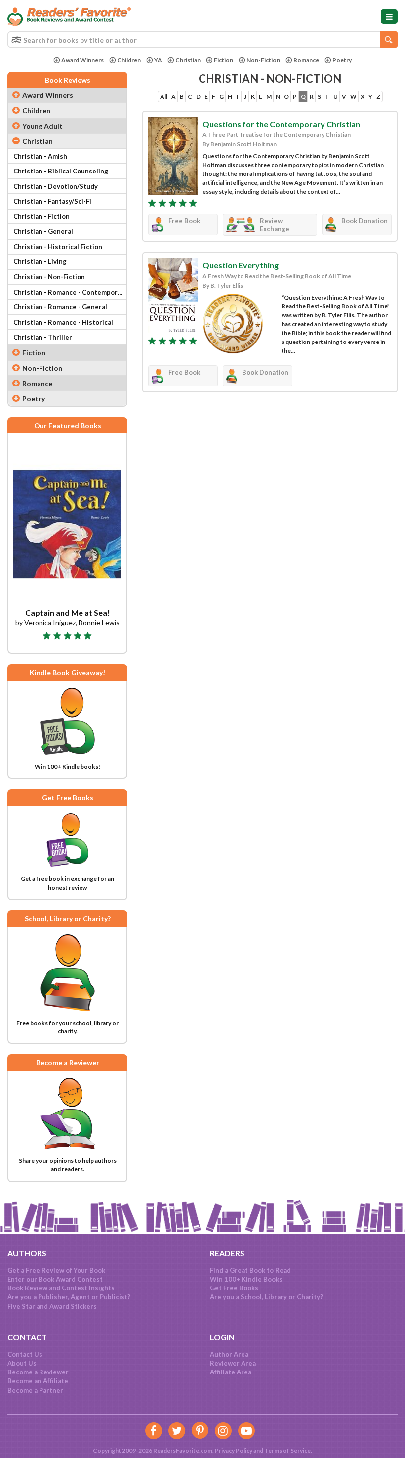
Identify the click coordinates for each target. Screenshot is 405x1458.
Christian (188, 60)
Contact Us (24, 1354)
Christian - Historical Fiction (57, 247)
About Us (22, 1363)
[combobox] (202, 39)
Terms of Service (287, 1450)
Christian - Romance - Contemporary (69, 292)
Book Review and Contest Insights (61, 1288)
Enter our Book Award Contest (55, 1279)
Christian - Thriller (42, 337)
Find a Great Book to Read (250, 1270)
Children (129, 60)
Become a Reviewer (38, 1372)
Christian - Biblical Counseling (60, 171)
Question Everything (240, 265)
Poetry (342, 60)
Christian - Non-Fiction (49, 277)
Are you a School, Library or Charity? (266, 1297)
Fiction (223, 60)
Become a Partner (35, 1390)
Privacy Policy (233, 1450)
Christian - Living (40, 261)
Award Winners (82, 60)
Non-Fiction (263, 60)
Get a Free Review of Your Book (56, 1270)
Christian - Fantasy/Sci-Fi (52, 201)
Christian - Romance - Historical (63, 322)
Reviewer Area (233, 1363)
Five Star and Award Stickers (52, 1306)
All (163, 96)
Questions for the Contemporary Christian (281, 124)
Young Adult (42, 126)
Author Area (229, 1354)
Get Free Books (234, 1288)
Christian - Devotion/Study (55, 186)
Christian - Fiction (41, 216)
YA (158, 60)
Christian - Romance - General (60, 307)
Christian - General (43, 231)
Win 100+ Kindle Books (246, 1279)
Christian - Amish (40, 156)
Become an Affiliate (37, 1381)
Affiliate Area (230, 1372)
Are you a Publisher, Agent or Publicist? (68, 1297)
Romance (306, 60)
